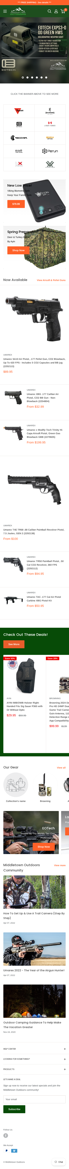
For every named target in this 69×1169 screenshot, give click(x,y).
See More (13, 644)
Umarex (7, 355)
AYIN (9, 698)
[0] (63, 11)
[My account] (56, 11)
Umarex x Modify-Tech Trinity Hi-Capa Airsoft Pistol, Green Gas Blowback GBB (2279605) (45, 433)
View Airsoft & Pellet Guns (51, 280)
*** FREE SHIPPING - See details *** (34, 2)
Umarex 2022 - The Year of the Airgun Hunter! (33, 970)
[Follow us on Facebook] (5, 1135)
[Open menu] (5, 11)
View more (60, 865)
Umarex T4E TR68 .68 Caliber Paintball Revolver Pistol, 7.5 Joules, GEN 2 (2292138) (33, 531)
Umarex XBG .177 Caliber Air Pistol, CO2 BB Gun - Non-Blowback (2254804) (43, 398)
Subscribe (14, 1109)
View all (61, 767)
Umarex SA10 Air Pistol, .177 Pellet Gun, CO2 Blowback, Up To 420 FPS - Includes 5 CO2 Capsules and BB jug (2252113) (34, 362)
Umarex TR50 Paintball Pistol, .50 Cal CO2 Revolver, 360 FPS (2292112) (45, 565)
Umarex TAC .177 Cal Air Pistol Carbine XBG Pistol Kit (44, 599)
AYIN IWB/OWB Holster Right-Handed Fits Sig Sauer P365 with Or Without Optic (25, 706)
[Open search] (49, 11)
